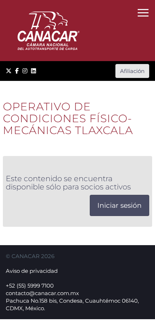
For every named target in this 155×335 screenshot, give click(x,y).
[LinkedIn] (33, 71)
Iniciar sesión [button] (119, 205)
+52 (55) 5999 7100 (30, 285)
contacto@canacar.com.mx (42, 293)
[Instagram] (24, 71)
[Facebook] (17, 71)
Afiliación (132, 71)
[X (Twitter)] (9, 71)
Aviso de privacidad (32, 270)
